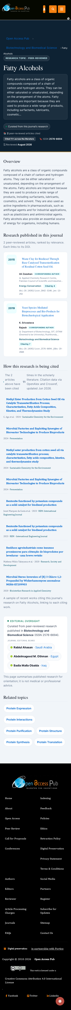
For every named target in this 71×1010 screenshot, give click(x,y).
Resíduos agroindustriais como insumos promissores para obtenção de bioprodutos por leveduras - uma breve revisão (34, 551)
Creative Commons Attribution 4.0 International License (33, 980)
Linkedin (54, 995)
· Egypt (36, 656)
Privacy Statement (51, 858)
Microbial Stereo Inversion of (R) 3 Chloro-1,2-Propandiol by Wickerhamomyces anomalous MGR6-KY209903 (34, 580)
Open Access (12, 818)
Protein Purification (19, 731)
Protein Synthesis (18, 742)
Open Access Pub (17, 38)
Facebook (13, 995)
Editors (9, 888)
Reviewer (10, 898)
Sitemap (45, 922)
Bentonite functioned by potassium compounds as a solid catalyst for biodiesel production (34, 502)
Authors (10, 878)
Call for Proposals (15, 838)
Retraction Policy (50, 838)
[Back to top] (60, 1001)
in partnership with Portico (47, 948)
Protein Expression (18, 708)
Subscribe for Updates (48, 910)
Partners (45, 888)
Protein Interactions (19, 719)
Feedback (46, 808)
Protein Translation (49, 742)
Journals (10, 922)
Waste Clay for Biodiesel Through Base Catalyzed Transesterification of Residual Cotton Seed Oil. (40, 262)
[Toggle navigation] (61, 9)
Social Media (47, 878)
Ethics (43, 828)
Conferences (12, 848)
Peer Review (12, 828)
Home (8, 798)
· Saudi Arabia (33, 647)
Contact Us (46, 933)
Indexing (45, 798)
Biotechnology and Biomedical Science (31, 47)
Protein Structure (50, 731)
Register (45, 898)
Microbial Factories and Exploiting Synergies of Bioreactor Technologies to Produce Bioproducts (35, 430)
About (8, 808)
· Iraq (30, 665)
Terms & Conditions (52, 868)
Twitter (34, 995)
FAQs (8, 933)
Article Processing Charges (15, 910)
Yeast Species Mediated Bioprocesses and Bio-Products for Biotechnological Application (40, 311)
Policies (44, 818)
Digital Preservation (52, 848)
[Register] (44, 9)
